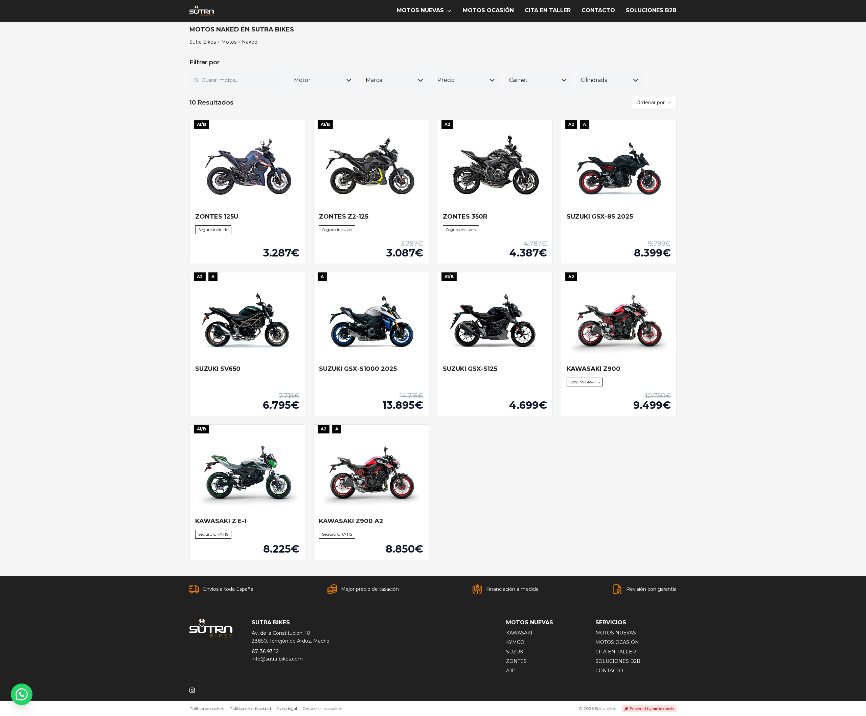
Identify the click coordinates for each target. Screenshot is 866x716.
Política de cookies (206, 708)
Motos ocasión (617, 642)
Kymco (515, 642)
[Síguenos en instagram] (192, 690)
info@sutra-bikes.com (277, 659)
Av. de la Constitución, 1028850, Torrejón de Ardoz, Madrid (290, 637)
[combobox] (241, 80)
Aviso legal (286, 708)
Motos (228, 42)
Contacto (609, 671)
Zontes (516, 661)
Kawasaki (519, 633)
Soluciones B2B (617, 661)
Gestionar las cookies (322, 708)
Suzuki (515, 652)
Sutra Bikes (202, 42)
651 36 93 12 (265, 651)
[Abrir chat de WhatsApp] (21, 694)
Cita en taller (615, 652)
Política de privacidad (250, 708)
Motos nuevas (615, 633)
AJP (511, 671)
